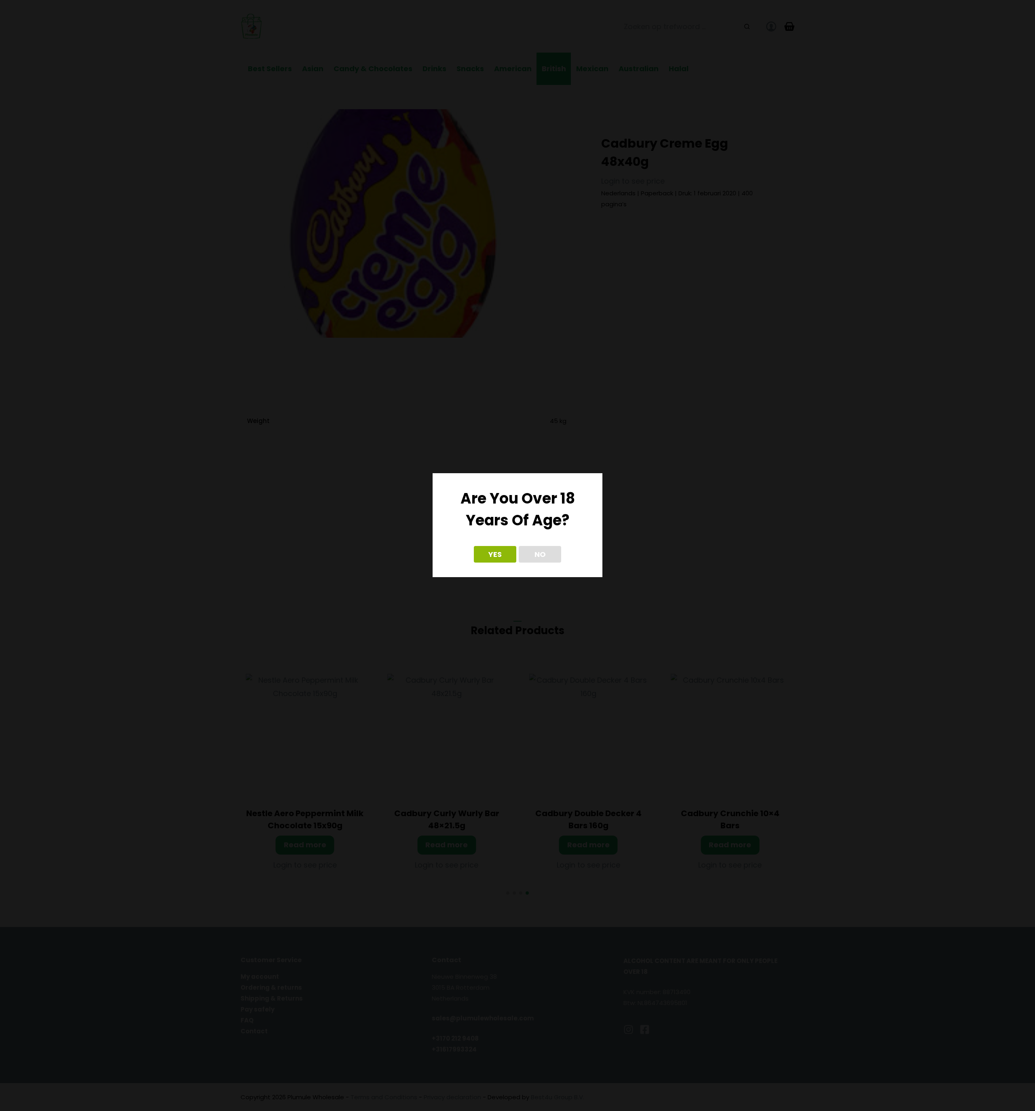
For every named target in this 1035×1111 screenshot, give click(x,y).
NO (540, 554)
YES (495, 554)
